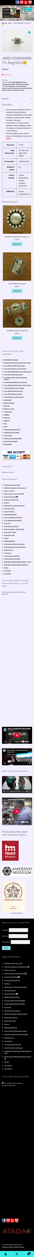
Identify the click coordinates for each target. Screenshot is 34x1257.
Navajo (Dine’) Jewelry (10, 532)
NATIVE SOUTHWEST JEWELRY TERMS (14, 529)
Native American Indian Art (11, 526)
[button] (29, 32)
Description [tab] (5, 99)
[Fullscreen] (30, 791)
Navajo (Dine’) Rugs (9, 535)
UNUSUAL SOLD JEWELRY (22, 84)
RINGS (10, 23)
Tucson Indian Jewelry (18, 90)
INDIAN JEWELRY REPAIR (10, 514)
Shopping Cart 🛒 (9, 550)
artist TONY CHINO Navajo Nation (13, 394)
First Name (5, 930)
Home (5, 23)
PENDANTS (7, 421)
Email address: (6, 942)
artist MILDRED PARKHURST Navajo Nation (15, 382)
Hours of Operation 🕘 (10, 511)
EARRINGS (6, 415)
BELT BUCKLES (8, 400)
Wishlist (6, 568)
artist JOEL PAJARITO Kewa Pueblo (13, 374)
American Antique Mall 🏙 (11, 497)
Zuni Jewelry (7, 573)
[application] (17, 784)
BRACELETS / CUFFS (9, 409)
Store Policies (7, 553)
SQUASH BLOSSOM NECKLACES (12, 429)
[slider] (15, 791)
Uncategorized (8, 435)
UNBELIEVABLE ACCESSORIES (11, 432)
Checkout (6, 503)
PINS (5, 423)
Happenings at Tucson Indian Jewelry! (14, 505)
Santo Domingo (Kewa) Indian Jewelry (14, 544)
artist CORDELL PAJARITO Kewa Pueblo (14, 366)
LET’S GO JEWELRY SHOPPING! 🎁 (13, 517)
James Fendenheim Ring (14, 88)
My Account (7, 523)
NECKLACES (7, 418)
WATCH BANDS (8, 444)
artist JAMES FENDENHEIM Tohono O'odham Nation (18, 371)
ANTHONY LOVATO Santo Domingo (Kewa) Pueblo (17, 363)
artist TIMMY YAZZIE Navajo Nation (13, 391)
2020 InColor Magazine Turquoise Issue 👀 (15, 488)
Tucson (20, 123)
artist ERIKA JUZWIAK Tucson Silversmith (15, 369)
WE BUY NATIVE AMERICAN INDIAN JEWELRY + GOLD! (17, 562)
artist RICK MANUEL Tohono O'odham (14, 388)
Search (17, 1254)
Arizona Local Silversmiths (11, 500)
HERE (8, 139)
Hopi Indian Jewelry (9, 508)
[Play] (4, 791)
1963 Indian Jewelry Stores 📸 (12, 485)
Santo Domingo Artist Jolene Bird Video (14, 547)
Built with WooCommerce (16, 1247)
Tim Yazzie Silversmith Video (12, 556)
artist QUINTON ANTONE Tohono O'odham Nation (17, 385)
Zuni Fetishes (7, 571)
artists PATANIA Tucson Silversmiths (14, 397)
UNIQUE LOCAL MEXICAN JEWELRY (13, 438)
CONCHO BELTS (8, 412)
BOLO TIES (7, 406)
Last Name (5, 936)
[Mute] (27, 791)
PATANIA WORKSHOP (9, 541)
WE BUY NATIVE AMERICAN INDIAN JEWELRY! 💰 (16, 565)
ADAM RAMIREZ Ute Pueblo (11, 360)
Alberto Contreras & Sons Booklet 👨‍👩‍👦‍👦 (14, 494)
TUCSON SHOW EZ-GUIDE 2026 (12, 559)
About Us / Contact (9, 491)
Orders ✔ (6, 538)
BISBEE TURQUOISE (9, 403)
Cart (26, 1252)
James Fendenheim (10, 86)
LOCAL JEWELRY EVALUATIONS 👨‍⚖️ (13, 520)
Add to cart (17, 244)
